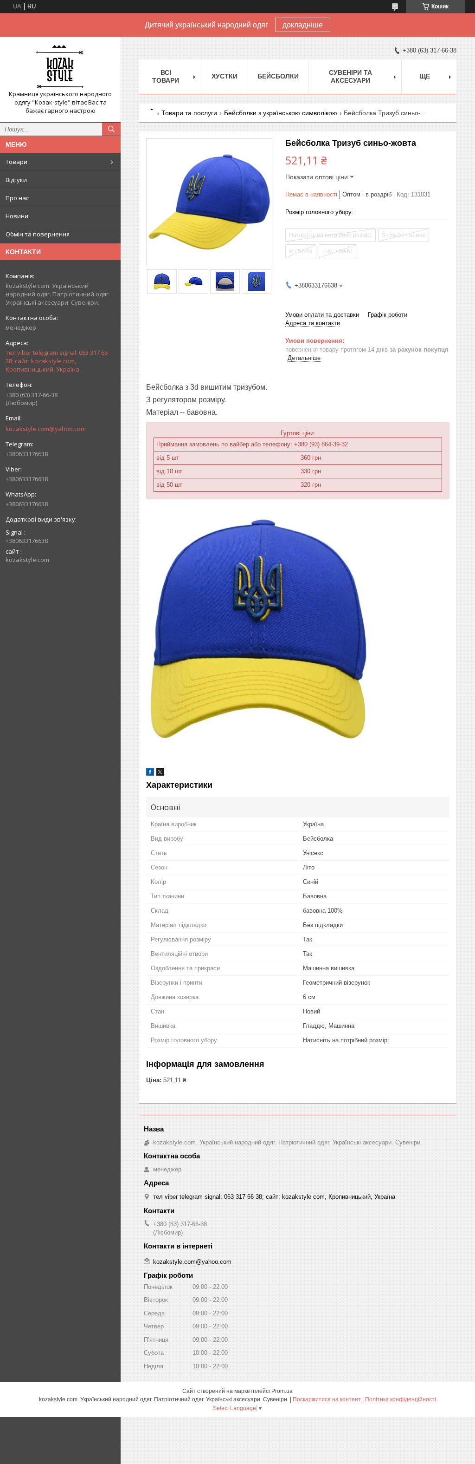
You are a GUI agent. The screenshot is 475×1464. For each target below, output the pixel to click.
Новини (17, 216)
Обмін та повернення (38, 234)
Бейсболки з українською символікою (280, 113)
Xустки (225, 76)
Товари (16, 161)
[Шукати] (111, 129)
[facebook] (150, 773)
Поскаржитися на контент (327, 1399)
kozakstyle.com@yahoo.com (46, 429)
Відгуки (16, 180)
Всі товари (165, 76)
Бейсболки (278, 76)
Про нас (17, 198)
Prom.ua (282, 1391)
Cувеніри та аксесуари (350, 76)
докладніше (302, 25)
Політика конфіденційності (400, 1399)
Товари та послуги (189, 113)
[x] (160, 773)
